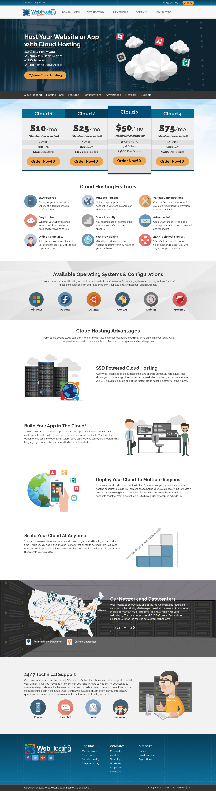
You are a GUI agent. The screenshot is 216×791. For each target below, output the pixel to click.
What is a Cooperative (34, 2)
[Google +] (43, 757)
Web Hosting (95, 12)
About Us (114, 755)
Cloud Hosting (33, 94)
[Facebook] (28, 757)
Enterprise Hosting (90, 763)
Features (73, 94)
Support (146, 94)
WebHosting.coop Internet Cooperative (67, 787)
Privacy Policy (154, 787)
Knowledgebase (146, 755)
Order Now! (42, 161)
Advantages (113, 94)
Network (131, 94)
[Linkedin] (51, 757)
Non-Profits (115, 763)
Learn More (123, 628)
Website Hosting (89, 751)
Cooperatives (116, 767)
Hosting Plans (55, 94)
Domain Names (71, 12)
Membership (120, 12)
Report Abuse (145, 759)
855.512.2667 (172, 2)
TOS (167, 787)
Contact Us (163, 12)
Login (187, 3)
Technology (116, 759)
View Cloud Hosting (47, 75)
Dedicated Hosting (90, 759)
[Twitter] (35, 757)
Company (141, 12)
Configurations (92, 94)
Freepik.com (178, 787)
